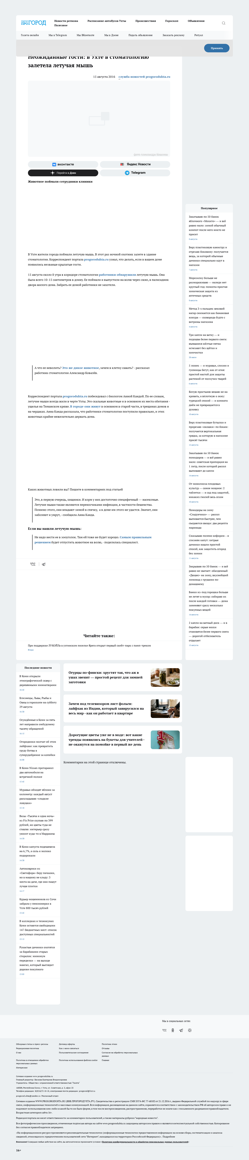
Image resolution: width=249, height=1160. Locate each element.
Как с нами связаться (69, 1048)
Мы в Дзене (111, 35)
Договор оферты (67, 1044)
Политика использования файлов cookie (78, 1060)
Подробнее (169, 1136)
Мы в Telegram (58, 35)
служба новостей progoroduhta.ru (144, 77)
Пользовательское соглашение (73, 1052)
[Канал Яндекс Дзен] (63, 173)
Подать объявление (141, 35)
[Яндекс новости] (135, 164)
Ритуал (198, 35)
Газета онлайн (30, 35)
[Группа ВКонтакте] (63, 164)
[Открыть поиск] (223, 23)
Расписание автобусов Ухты (107, 21)
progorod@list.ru (87, 1091)
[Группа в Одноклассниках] (173, 1030)
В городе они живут (85, 406)
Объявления (196, 21)
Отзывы (105, 1048)
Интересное (21, 1067)
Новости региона (66, 21)
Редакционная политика (27, 1048)
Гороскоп (171, 21)
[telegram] (44, 564)
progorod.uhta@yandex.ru (28, 1096)
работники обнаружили (117, 275)
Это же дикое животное (80, 368)
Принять (217, 48)
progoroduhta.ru (96, 259)
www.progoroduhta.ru (43, 1076)
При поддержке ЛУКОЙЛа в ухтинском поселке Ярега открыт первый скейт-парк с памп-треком (89, 647)
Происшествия (146, 21)
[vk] (33, 564)
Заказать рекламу (174, 35)
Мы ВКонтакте (86, 35)
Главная (105, 1060)
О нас (18, 1052)
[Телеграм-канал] (135, 173)
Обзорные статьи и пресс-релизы (32, 1044)
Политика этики (109, 1044)
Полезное (61, 25)
